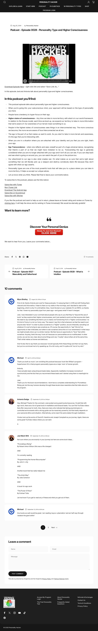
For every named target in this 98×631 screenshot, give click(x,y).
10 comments (89, 257)
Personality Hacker (48, 2)
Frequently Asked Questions (63, 603)
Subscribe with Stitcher (14, 196)
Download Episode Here (14, 87)
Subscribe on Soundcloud (15, 193)
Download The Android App (16, 190)
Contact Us (81, 600)
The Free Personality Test (44, 603)
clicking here (10, 203)
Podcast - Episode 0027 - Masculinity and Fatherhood (24, 273)
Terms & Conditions (84, 603)
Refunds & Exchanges (85, 597)
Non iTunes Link (11, 187)
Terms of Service (59, 579)
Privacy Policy (46, 579)
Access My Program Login (44, 598)
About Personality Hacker (63, 598)
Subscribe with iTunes (13, 185)
